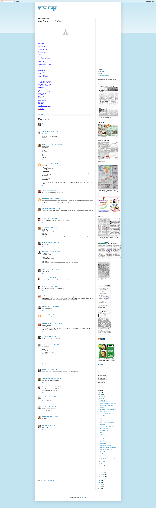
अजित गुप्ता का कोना (45, 198)
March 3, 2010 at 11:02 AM (52, 123)
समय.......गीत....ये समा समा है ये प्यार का (107, 426)
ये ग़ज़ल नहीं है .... (103, 407)
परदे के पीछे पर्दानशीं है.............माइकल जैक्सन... (108, 459)
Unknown (44, 163)
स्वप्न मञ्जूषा (102, 71)
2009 (100, 392)
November (103, 474)
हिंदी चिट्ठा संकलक (101, 368)
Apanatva (44, 123)
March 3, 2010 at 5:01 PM (51, 277)
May (102, 463)
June (102, 465)
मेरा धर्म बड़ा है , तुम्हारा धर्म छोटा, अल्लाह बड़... (108, 436)
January (102, 396)
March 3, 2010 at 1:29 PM (52, 218)
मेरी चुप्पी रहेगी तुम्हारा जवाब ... (105, 413)
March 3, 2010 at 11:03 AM (52, 131)
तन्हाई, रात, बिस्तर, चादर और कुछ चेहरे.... (107, 449)
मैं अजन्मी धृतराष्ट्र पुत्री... (104, 411)
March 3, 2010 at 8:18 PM (52, 369)
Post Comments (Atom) (49, 480)
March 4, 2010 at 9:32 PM (53, 425)
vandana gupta (45, 208)
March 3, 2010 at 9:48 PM (56, 386)
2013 (100, 482)
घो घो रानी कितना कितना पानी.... (106, 445)
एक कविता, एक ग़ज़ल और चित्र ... (106, 417)
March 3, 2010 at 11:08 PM (50, 406)
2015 (100, 486)
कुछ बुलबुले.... (102, 439)
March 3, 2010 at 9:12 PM (55, 378)
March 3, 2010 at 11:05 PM (50, 396)
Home (65, 478)
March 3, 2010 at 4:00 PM (54, 251)
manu (43, 396)
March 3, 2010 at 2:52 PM (53, 242)
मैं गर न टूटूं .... (102, 415)
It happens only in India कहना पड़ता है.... (108, 447)
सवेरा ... (101, 453)
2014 (100, 484)
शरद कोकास (44, 218)
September (103, 470)
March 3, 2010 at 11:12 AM (56, 144)
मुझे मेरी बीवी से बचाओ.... (104, 401)
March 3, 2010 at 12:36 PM (55, 198)
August (102, 469)
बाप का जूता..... (103, 438)
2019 (100, 488)
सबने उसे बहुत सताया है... (104, 428)
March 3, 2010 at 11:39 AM (53, 190)
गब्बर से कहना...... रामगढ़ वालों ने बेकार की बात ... (108, 409)
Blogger (84, 497)
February (103, 398)
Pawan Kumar (45, 251)
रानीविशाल (44, 416)
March (102, 400)
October (102, 472)
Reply (43, 127)
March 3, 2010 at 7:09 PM (56, 323)
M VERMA (44, 131)
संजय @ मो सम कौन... (46, 295)
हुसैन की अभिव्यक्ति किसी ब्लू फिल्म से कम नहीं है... (109, 403)
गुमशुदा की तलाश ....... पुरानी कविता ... (107, 405)
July (102, 467)
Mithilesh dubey (45, 378)
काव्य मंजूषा (47, 8)
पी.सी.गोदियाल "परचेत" (46, 144)
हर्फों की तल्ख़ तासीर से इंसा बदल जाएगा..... (107, 455)
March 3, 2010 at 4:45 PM (55, 269)
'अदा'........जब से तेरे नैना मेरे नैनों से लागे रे (107, 422)
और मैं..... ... (102, 432)
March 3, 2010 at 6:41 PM (56, 295)
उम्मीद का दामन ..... (103, 420)
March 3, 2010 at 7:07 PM (53, 306)
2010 (100, 394)
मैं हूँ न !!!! (102, 419)
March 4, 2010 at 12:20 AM (52, 416)
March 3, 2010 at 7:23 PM (52, 336)
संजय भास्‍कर (44, 190)
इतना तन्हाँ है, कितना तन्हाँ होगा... (106, 430)
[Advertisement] (65, 465)
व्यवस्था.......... (102, 434)
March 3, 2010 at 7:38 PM (54, 344)
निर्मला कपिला (44, 227)
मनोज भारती (44, 369)
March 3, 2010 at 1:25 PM (54, 208)
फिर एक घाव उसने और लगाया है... (106, 457)
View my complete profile (103, 75)
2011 (100, 479)
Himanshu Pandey (46, 386)
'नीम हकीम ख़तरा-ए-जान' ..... (105, 441)
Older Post (90, 478)
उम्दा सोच (43, 277)
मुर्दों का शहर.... (103, 424)
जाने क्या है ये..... (103, 451)
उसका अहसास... (103, 443)
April (102, 461)
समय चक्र (44, 336)
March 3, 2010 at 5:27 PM (51, 286)
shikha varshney (45, 269)
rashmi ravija (45, 242)
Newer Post (40, 478)
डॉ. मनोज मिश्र (44, 425)
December (103, 476)
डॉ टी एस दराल (44, 306)
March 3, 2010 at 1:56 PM (52, 227)
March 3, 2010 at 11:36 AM (52, 163)
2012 (100, 480)
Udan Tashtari (45, 344)
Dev (43, 314)
